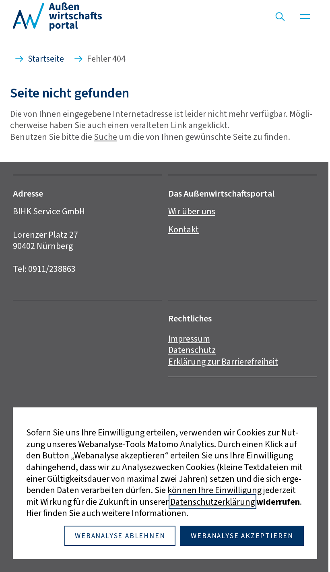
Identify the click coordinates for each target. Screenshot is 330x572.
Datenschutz (192, 350)
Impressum (189, 338)
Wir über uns (191, 211)
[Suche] (280, 16)
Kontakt (183, 229)
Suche (105, 137)
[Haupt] (305, 16)
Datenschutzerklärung (212, 502)
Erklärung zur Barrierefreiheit (223, 361)
